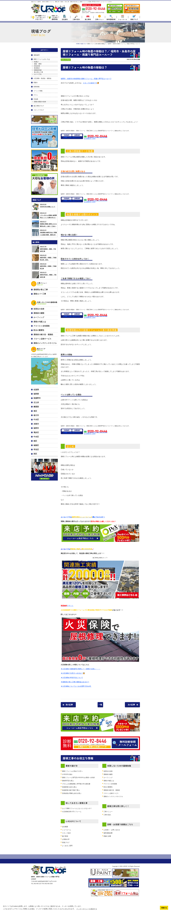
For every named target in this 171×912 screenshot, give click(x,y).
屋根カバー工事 (40, 294)
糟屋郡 (36, 407)
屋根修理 (36, 55)
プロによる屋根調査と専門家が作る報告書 (76, 784)
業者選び (37, 68)
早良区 (36, 450)
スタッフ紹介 (66, 833)
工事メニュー (99, 19)
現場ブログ (134, 19)
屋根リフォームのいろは (42, 59)
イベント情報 (38, 91)
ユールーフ (107, 78)
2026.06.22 (48, 266)
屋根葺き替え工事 (41, 290)
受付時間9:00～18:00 (95, 137)
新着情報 (36, 86)
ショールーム (122, 19)
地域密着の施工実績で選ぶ (71, 790)
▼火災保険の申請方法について (72, 677)
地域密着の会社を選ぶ (69, 787)
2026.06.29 (48, 258)
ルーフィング (108, 777)
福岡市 (36, 428)
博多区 (36, 432)
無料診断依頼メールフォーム (127, 743)
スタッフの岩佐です (90, 83)
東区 (35, 411)
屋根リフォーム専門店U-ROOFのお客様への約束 (78, 777)
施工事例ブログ (39, 106)
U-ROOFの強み (67, 774)
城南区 (36, 445)
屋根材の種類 (108, 774)
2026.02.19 (48, 215)
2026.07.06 (48, 249)
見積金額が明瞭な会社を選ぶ (71, 793)
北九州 (36, 402)
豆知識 (36, 99)
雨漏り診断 (107, 836)
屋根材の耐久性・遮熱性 (112, 790)
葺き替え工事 (38, 72)
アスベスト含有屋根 (110, 784)
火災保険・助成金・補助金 (42, 78)
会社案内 (65, 19)
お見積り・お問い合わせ (112, 830)
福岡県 (36, 394)
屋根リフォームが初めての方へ (72, 771)
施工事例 (88, 19)
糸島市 (36, 424)
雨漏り (36, 82)
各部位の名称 (108, 771)
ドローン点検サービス (111, 793)
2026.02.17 (48, 224)
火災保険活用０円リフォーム (71, 811)
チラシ (36, 95)
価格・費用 (37, 64)
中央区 (36, 420)
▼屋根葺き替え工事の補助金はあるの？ (75, 682)
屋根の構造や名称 (40, 101)
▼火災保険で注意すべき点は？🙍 (73, 673)
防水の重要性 (108, 787)
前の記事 (69, 705)
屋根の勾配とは (109, 780)
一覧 (100, 705)
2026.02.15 (48, 232)
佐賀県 (36, 390)
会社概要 (65, 826)
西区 (35, 454)
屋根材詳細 (37, 70)
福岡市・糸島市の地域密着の (71, 78)
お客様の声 (65, 839)
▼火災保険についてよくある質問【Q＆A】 (76, 686)
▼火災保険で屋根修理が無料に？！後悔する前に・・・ (80, 669)
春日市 (36, 415)
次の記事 (131, 705)
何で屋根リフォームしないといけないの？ (40, 17)
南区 (35, 441)
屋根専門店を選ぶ (68, 780)
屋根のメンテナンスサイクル (113, 796)
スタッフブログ (65, 59)
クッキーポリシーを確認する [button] (86, 909)
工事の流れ (76, 19)
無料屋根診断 (111, 19)
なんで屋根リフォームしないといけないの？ (77, 808)
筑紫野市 (37, 398)
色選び (36, 62)
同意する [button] (164, 908)
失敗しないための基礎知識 (55, 17)
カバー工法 (37, 74)
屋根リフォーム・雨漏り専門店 (92, 78)
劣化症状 (37, 66)
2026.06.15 (48, 275)
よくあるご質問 (67, 845)
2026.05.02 (47, 205)
